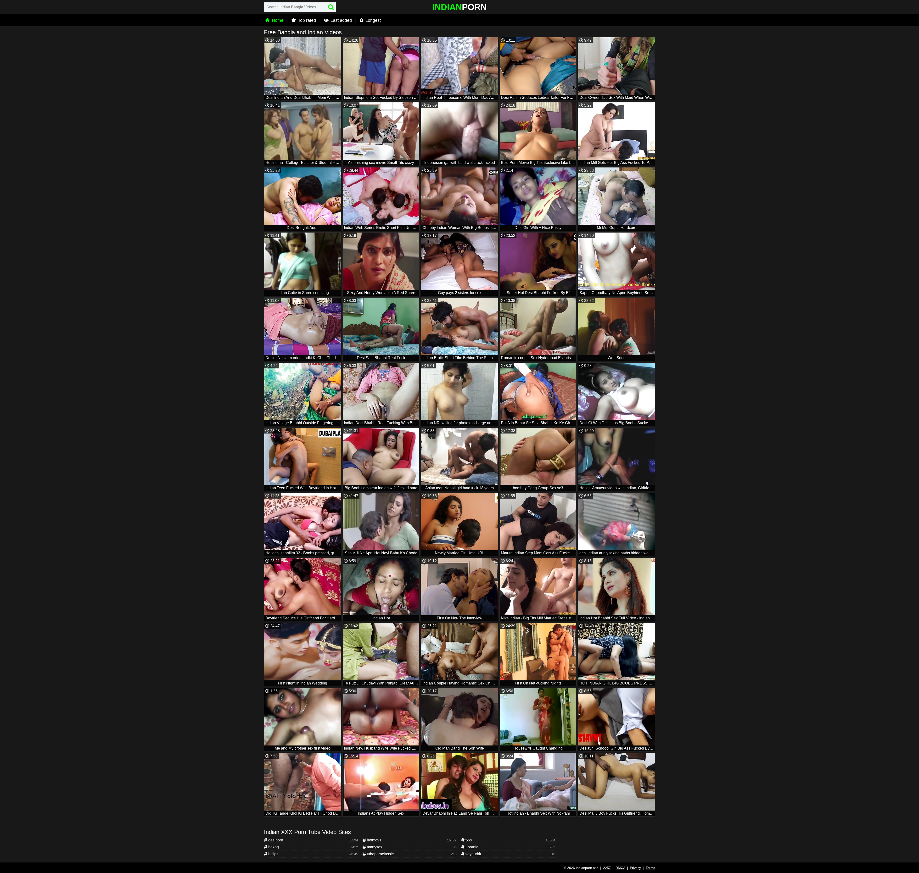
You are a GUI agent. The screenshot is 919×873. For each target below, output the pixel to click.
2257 (607, 868)
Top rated (306, 20)
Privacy (635, 868)
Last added (340, 20)
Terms (650, 868)
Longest (372, 20)
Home (277, 20)
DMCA (620, 868)
